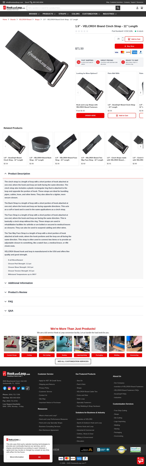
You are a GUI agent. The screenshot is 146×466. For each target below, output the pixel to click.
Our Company (119, 383)
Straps (37, 19)
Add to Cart (123, 115)
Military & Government (85, 437)
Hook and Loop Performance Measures (53, 419)
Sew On (80, 381)
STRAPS (62, 14)
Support (133, 2)
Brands (13, 19)
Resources (140, 2)
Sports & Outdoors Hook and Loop (89, 423)
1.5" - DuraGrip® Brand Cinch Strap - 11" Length (121, 106)
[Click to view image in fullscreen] (37, 57)
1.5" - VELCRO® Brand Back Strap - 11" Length (40, 159)
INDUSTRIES (108, 14)
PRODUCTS (48, 14)
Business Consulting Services (49, 426)
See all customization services (73, 361)
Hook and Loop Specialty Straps (50, 423)
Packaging (99, 355)
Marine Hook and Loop (85, 426)
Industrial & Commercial (85, 430)
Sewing (64, 355)
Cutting (29, 355)
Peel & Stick (81, 384)
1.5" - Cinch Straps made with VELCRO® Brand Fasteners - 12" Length (116, 159)
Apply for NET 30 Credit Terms (50, 381)
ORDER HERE (90, 115)
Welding (116, 355)
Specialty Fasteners (84, 402)
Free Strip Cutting (120, 410)
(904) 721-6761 (12, 401)
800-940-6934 (15, 398)
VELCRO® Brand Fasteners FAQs (126, 390)
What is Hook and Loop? (48, 415)
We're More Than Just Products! (73, 328)
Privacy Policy (44, 388)
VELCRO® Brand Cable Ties (87, 391)
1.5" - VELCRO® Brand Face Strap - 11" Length (66, 159)
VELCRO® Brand (25, 19)
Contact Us (43, 395)
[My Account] (137, 8)
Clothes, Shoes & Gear (85, 434)
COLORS (76, 14)
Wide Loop (81, 399)
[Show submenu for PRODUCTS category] (55, 14)
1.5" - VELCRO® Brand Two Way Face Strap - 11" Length (92, 159)
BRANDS (33, 14)
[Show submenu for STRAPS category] (68, 14)
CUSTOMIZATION (90, 14)
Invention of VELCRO (84, 419)
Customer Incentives (116, 2)
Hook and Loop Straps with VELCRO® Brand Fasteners (87, 106)
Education (80, 441)
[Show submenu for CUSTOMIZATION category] (99, 14)
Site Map (42, 399)
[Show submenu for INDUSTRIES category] (116, 14)
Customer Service (45, 391)
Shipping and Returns (47, 384)
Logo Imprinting (82, 355)
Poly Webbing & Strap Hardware (88, 406)
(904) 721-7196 (14, 394)
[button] (82, 31)
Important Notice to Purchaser (50, 402)
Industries (117, 397)
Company (127, 2)
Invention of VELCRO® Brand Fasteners (128, 386)
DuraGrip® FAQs (120, 394)
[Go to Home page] (14, 8)
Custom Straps (12, 355)
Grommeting (134, 355)
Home (5, 19)
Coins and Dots (82, 395)
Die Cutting (46, 355)
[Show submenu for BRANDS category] (39, 14)
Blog (107, 2)
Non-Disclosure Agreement (49, 430)
